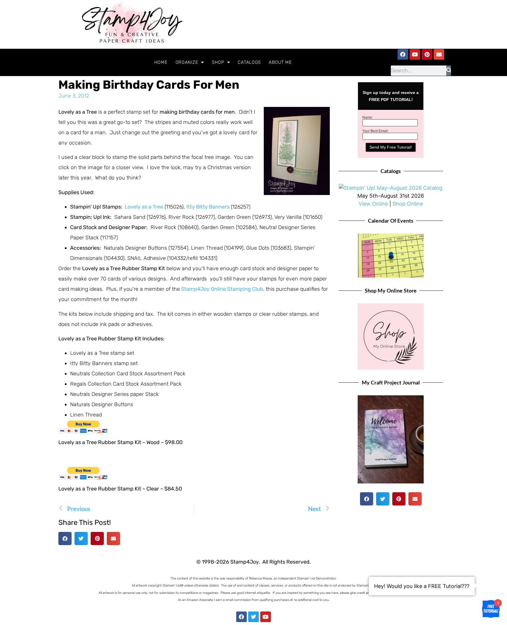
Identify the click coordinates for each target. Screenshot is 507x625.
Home (161, 62)
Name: (367, 117)
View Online (373, 204)
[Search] (448, 70)
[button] (65, 538)
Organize (186, 62)
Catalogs (249, 62)
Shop (218, 62)
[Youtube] (415, 54)
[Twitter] (253, 616)
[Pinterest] (427, 54)
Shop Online (408, 204)
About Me (280, 62)
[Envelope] (439, 54)
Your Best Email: (375, 131)
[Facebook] (403, 54)
